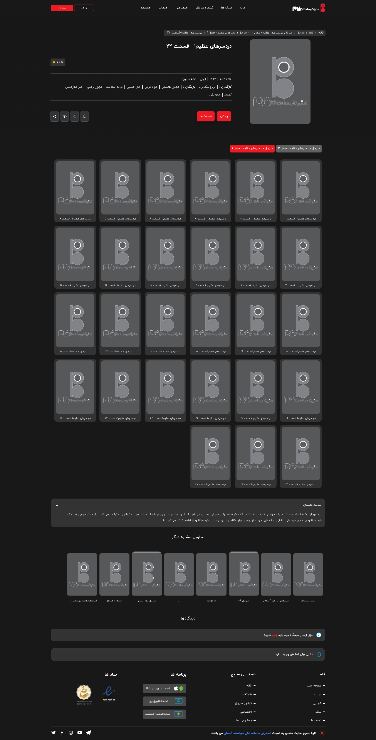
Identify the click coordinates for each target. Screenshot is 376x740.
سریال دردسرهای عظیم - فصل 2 (272, 33)
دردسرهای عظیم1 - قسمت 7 (300, 285)
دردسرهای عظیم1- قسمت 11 (120, 285)
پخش (224, 116)
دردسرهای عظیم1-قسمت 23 (120, 418)
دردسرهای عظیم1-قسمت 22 (165, 418)
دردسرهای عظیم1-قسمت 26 (255, 484)
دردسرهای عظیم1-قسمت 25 (300, 484)
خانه (242, 8)
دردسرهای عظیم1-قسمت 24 (75, 418)
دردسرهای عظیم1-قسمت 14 (256, 351)
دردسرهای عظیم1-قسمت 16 (165, 351)
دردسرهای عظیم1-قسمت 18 (75, 351)
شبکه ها (226, 8)
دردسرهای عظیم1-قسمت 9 (210, 285)
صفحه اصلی (313, 686)
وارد (274, 635)
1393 (213, 79)
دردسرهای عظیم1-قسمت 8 (255, 285)
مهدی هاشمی (170, 87)
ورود (84, 8)
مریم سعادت (114, 87)
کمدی (228, 95)
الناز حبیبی (134, 87)
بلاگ (318, 712)
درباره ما (316, 694)
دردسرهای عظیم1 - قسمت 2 (255, 219)
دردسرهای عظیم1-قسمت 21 (210, 418)
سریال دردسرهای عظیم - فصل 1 (227, 33)
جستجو (146, 8)
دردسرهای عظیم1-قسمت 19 (301, 418)
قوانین (317, 703)
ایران (203, 79)
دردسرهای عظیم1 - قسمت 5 (120, 219)
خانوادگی (214, 95)
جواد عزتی (151, 87)
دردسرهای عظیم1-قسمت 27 (210, 484)
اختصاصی (182, 8)
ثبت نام (62, 8)
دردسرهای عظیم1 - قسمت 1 (300, 219)
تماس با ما (314, 720)
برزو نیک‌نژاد (207, 87)
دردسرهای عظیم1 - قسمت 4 (165, 219)
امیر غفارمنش (74, 87)
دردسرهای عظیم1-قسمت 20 (255, 418)
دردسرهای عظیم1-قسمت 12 (75, 285)
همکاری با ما (244, 720)
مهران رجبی (94, 87)
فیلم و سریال (204, 8)
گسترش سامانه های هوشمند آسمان (247, 733)
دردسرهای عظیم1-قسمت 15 (210, 351)
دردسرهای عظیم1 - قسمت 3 (210, 219)
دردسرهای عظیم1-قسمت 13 (300, 351)
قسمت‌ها (206, 116)
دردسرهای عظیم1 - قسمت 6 (75, 219)
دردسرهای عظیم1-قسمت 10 (165, 285)
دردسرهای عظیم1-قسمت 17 (120, 351)
